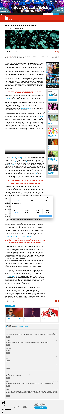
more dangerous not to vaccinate (22, 177)
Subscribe (16, 407)
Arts (20, 21)
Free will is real (27, 318)
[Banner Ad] (32, 6)
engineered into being (26, 108)
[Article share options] (56, 52)
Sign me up (53, 99)
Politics (18, 21)
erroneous (10, 164)
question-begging (34, 72)
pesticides (14, 161)
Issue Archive (25, 21)
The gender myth (52, 111)
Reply (7, 336)
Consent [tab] (18, 200)
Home (6, 21)
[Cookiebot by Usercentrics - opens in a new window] (48, 197)
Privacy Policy (16, 406)
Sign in (7, 326)
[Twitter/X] (8, 409)
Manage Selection (32, 216)
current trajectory (27, 97)
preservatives (8, 161)
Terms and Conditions (25, 407)
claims (14, 164)
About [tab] (46, 200)
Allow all (45, 216)
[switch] (26, 212)
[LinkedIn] (2, 409)
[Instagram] (6, 409)
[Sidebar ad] (52, 75)
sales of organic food (28, 161)
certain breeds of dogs (35, 118)
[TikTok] (10, 409)
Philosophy (10, 21)
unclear (35, 173)
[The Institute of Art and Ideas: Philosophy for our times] (2, 14)
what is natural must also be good (18, 157)
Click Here (41, 407)
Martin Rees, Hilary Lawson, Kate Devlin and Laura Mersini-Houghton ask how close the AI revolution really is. (24, 155)
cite (58, 51)
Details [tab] (32, 200)
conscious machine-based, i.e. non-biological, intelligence (19, 236)
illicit (34, 170)
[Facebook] (4, 409)
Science (14, 21)
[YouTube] (2, 412)
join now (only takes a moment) (22, 326)
